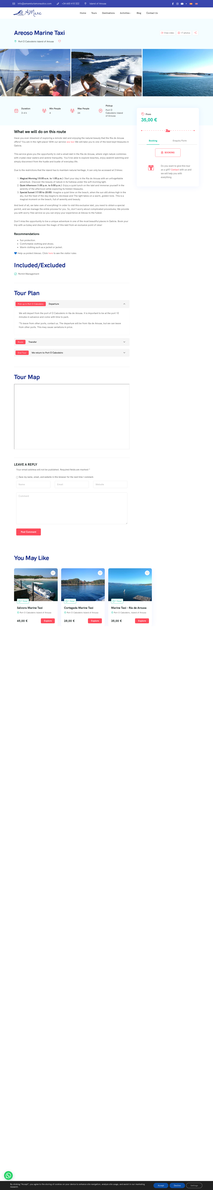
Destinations (108, 13)
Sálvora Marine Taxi (30, 608)
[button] (8, 1175)
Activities (125, 13)
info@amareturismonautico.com (35, 3)
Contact (175, 169)
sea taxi (70, 141)
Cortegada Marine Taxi (78, 608)
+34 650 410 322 (70, 3)
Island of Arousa (97, 3)
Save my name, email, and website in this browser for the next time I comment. (56, 477)
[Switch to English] (196, 4)
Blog (139, 13)
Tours (94, 13)
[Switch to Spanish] (191, 4)
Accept (161, 1185)
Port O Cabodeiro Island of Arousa (36, 41)
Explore (48, 620)
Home (83, 13)
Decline (177, 1185)
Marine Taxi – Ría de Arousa (128, 608)
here (50, 253)
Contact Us (152, 13)
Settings (194, 1185)
